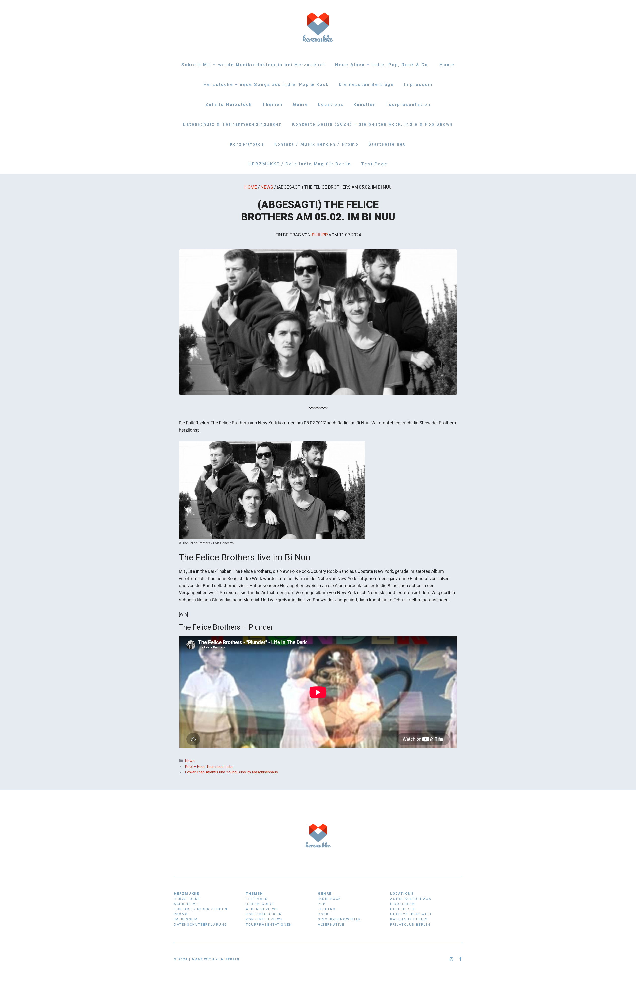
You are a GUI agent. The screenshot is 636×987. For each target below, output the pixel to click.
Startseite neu (387, 144)
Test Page (374, 163)
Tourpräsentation (408, 104)
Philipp (320, 234)
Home (447, 64)
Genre (300, 104)
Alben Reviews (262, 909)
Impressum (418, 84)
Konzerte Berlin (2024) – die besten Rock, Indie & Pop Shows (372, 124)
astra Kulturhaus (411, 899)
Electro (327, 909)
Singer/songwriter (339, 919)
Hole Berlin (403, 909)
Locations (331, 104)
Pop (322, 904)
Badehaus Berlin (409, 919)
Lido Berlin (402, 904)
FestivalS (257, 899)
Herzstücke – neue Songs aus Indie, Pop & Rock (266, 84)
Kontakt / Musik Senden (200, 909)
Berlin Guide (260, 904)
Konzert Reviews (264, 919)
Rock (323, 914)
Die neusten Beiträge (366, 84)
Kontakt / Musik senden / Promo (316, 144)
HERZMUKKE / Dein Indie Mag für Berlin (299, 163)
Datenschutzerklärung (200, 924)
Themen (272, 104)
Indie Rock (329, 899)
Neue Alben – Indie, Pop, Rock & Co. (382, 64)
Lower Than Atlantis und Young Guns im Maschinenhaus (231, 772)
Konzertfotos (247, 144)
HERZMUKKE (186, 893)
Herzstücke (187, 899)
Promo (181, 914)
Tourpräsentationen (269, 924)
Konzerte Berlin (264, 914)
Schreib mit (187, 904)
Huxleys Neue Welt (411, 914)
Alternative (331, 924)
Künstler (364, 104)
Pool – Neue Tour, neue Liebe (209, 766)
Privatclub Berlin (410, 924)
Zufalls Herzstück (228, 104)
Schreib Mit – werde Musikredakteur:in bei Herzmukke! (253, 64)
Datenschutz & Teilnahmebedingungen (232, 124)
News (267, 187)
